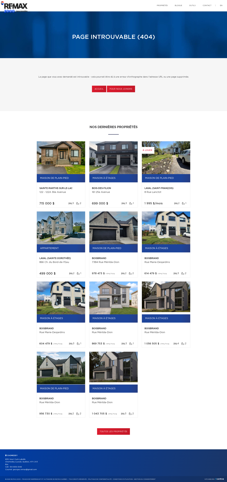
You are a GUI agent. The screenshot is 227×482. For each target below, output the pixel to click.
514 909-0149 (16, 467)
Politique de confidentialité (100, 479)
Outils (192, 5)
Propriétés (162, 5)
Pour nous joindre (121, 89)
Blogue (178, 5)
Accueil (99, 89)
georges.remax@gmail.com (25, 469)
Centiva (219, 479)
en (221, 5)
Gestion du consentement (145, 479)
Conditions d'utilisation (123, 479)
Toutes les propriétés (113, 432)
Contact (207, 5)
